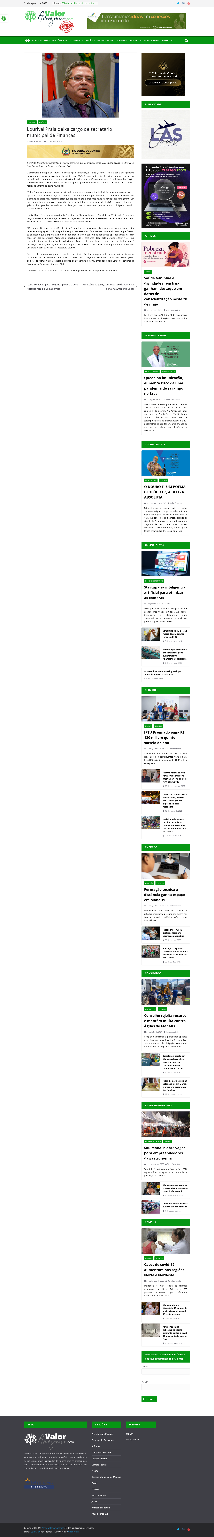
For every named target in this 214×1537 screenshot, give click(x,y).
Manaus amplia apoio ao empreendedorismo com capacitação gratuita (175, 1188)
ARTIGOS (148, 272)
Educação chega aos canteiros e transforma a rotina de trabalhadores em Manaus (175, 953)
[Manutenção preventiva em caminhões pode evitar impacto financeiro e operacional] (151, 656)
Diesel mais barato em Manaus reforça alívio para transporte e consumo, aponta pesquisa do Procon (174, 1062)
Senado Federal (99, 1458)
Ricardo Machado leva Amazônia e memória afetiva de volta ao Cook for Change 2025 (175, 777)
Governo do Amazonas (103, 1440)
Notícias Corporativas (154, 581)
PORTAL (166, 40)
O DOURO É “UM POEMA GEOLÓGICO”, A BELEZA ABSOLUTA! (165, 492)
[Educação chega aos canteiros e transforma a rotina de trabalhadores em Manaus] (151, 955)
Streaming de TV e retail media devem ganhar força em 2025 (175, 633)
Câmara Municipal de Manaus (106, 1477)
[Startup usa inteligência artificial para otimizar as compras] (166, 563)
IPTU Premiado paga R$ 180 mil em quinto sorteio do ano (164, 737)
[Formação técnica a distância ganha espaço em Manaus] (166, 866)
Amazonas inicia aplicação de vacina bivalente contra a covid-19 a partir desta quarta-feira (175, 1332)
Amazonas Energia (101, 1507)
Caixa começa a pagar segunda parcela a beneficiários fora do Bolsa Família (53, 286)
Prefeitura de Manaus (102, 1434)
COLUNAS (134, 40)
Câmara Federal (99, 1464)
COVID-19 (36, 40)
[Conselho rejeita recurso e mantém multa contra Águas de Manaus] (166, 992)
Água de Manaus (100, 1513)
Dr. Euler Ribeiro (151, 371)
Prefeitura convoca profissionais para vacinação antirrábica (173, 932)
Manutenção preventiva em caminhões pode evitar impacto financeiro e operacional (175, 654)
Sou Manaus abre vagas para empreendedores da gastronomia (164, 1153)
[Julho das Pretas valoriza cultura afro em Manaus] (151, 1207)
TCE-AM (95, 1489)
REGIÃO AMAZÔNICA (54, 40)
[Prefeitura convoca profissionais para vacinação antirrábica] (151, 935)
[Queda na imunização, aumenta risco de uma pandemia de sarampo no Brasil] (166, 354)
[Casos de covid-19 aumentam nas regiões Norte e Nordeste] (166, 1241)
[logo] (49, 1432)
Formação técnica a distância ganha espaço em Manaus (164, 894)
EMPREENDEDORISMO (153, 1141)
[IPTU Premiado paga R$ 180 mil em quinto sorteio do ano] (166, 708)
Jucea (94, 1501)
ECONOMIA (75, 40)
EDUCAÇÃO (149, 883)
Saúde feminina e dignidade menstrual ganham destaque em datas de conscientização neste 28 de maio (165, 291)
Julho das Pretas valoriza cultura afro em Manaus (175, 1205)
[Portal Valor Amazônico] (27, 40)
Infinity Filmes (132, 1439)
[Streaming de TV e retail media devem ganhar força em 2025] (151, 636)
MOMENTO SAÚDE (168, 371)
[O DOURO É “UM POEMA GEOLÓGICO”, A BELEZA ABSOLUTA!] (166, 463)
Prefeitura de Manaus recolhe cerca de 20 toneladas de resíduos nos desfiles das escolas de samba (175, 825)
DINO (169, 603)
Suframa (96, 1446)
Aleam (95, 1470)
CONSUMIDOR (150, 1009)
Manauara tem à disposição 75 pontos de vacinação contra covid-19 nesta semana (175, 1309)
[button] (4, 18)
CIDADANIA (121, 40)
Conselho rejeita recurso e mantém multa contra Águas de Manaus (165, 1020)
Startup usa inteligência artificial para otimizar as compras (164, 592)
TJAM (94, 1483)
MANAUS (148, 726)
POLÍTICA (90, 40)
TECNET (129, 1434)
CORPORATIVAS (151, 40)
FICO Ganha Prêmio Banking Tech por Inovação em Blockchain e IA (163, 673)
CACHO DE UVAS (150, 480)
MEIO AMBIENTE (105, 40)
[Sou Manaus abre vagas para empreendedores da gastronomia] (166, 1124)
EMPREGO (160, 883)
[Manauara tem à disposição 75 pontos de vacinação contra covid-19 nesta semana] (151, 1312)
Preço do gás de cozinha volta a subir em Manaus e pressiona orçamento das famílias (175, 1085)
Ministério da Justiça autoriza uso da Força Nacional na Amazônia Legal (108, 286)
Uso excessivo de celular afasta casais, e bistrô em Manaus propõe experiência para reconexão (175, 800)
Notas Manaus (99, 1495)
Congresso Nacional (101, 1452)
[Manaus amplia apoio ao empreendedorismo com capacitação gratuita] (151, 1190)
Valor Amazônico (36, 141)
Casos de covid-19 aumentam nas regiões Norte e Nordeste (164, 1269)
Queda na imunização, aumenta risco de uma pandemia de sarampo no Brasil (163, 385)
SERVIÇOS (158, 726)
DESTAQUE (32, 122)
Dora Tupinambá (174, 1281)
